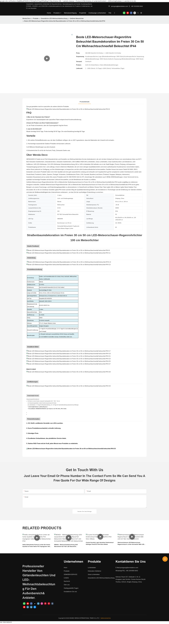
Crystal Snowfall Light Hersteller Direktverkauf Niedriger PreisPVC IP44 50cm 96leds (100, 543)
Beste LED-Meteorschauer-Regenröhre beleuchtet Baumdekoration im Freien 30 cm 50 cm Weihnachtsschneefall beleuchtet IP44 (64, 21)
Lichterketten (92, 567)
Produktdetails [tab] (84, 102)
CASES (66, 578)
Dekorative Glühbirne (94, 571)
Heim (65, 567)
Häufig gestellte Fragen (71, 588)
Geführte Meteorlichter (77, 18)
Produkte (36, 18)
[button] (114, 13)
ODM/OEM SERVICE (70, 574)
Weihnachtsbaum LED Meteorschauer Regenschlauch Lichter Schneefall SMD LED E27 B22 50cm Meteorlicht (131, 543)
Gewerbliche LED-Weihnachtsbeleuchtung (54, 18)
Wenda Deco (26, 18)
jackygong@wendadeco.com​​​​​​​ (119, 6)
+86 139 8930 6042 (137, 6)
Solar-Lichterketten (94, 574)
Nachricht (67, 581)
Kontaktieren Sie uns (70, 591)
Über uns (67, 584)
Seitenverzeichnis (106, 618)
